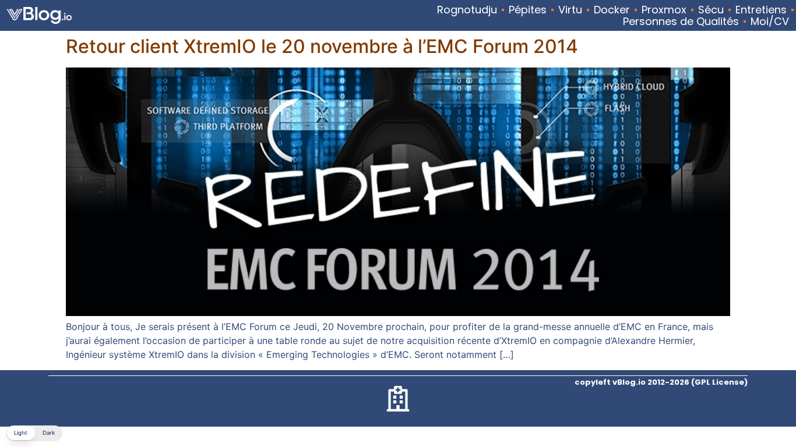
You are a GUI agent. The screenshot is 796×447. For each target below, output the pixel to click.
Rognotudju (467, 10)
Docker (612, 10)
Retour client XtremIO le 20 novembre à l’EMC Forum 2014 (322, 46)
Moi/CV (770, 21)
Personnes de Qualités (681, 21)
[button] (34, 433)
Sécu (711, 10)
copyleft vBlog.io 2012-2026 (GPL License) (661, 382)
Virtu (570, 10)
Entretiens (761, 10)
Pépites (528, 10)
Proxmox (664, 10)
